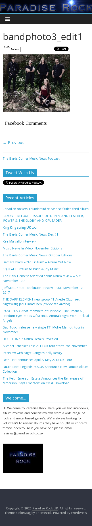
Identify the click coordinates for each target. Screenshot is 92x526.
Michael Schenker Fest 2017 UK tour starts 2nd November (45, 346)
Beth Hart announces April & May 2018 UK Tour (37, 360)
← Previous (13, 142)
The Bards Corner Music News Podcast (31, 158)
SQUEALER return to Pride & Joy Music (31, 269)
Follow (14, 49)
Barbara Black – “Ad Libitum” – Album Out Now (37, 262)
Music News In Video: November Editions (32, 248)
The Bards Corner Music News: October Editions (38, 255)
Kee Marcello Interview (19, 241)
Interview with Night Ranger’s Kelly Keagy (32, 353)
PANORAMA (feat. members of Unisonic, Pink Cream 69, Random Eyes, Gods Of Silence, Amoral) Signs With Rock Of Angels (46, 315)
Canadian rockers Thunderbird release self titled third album (46, 209)
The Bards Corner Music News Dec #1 (30, 234)
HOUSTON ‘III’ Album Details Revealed (30, 339)
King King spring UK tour (20, 227)
